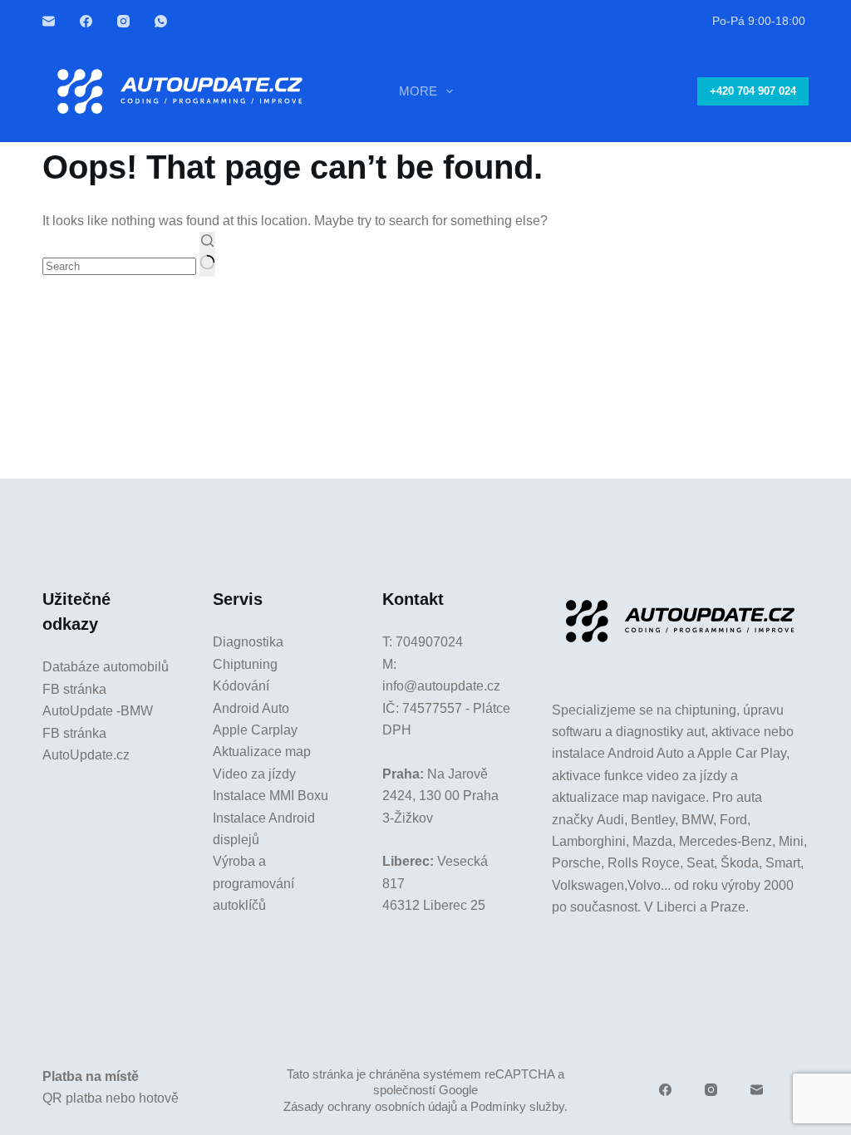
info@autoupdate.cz (441, 686)
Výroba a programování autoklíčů (253, 883)
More (418, 91)
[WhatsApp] (161, 21)
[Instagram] (123, 21)
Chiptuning (245, 664)
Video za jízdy (254, 774)
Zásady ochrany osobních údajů (370, 1106)
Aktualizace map (262, 751)
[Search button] (207, 254)
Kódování (241, 686)
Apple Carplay (255, 730)
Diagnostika (248, 642)
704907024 (429, 642)
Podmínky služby (517, 1106)
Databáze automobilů (105, 667)
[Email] (48, 21)
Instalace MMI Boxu (270, 796)
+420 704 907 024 (753, 91)
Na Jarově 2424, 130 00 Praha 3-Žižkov (440, 796)
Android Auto (251, 708)
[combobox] (119, 266)
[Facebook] (86, 21)
